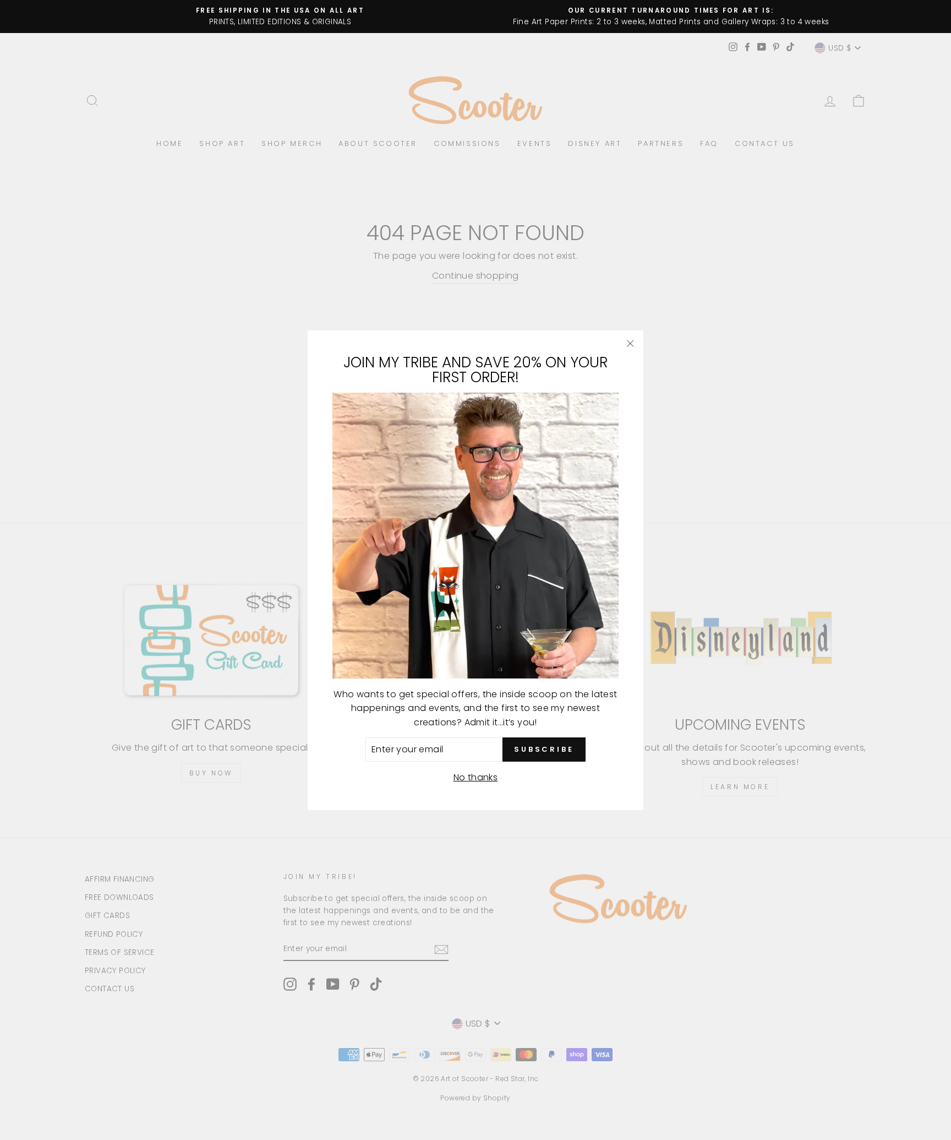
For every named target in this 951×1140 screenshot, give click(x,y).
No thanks (475, 776)
